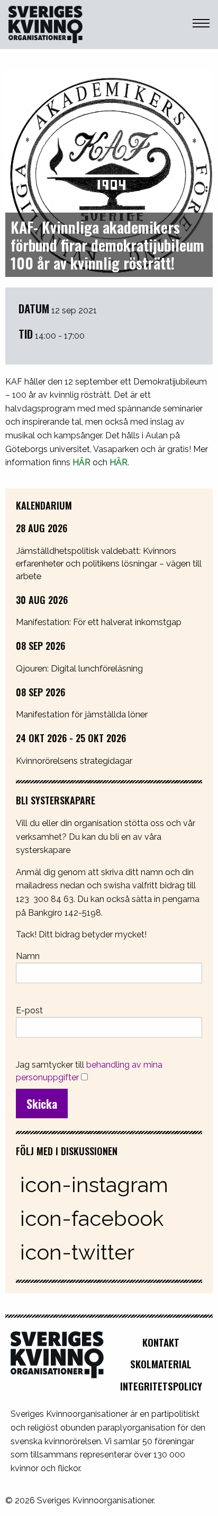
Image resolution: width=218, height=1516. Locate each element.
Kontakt (160, 1342)
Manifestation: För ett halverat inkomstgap (98, 622)
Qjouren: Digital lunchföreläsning (79, 668)
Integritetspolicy (161, 1386)
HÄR (81, 462)
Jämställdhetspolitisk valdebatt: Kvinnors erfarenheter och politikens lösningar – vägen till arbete (109, 563)
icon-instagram (94, 1184)
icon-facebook (92, 1218)
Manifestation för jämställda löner (82, 714)
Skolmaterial (161, 1363)
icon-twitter (77, 1252)
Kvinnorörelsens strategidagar (74, 760)
